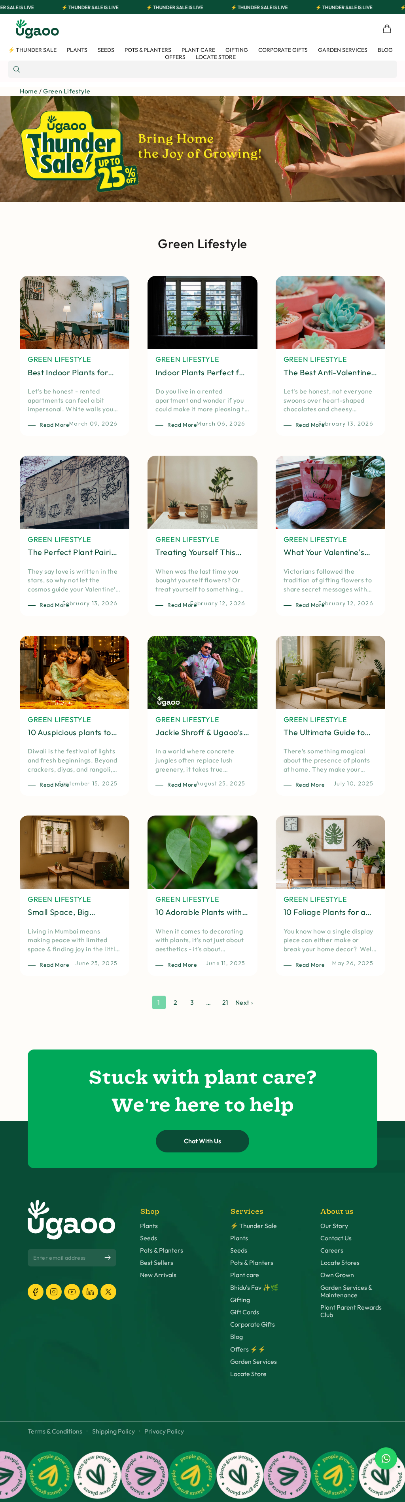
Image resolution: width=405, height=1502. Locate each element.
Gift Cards (244, 1312)
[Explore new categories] (202, 149)
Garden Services (253, 1361)
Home (29, 91)
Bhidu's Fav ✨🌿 (254, 1287)
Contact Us (336, 1238)
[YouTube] (72, 1292)
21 (225, 1002)
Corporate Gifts (252, 1324)
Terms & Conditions (55, 1431)
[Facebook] (36, 1292)
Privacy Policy (164, 1431)
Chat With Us (202, 1141)
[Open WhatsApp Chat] (386, 1458)
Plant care (244, 1275)
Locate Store (248, 1374)
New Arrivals (158, 1275)
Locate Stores (340, 1262)
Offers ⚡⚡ (248, 1349)
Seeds (148, 1238)
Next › (244, 1002)
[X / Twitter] (108, 1292)
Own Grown (337, 1275)
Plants (149, 1226)
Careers (331, 1250)
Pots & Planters (161, 1250)
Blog (236, 1336)
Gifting (240, 1300)
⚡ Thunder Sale (253, 1226)
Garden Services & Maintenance (346, 1291)
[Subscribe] (107, 1257)
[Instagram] (54, 1292)
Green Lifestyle (66, 91)
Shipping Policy (113, 1431)
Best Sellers (156, 1262)
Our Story (334, 1226)
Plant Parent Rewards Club (351, 1311)
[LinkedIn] (90, 1292)
